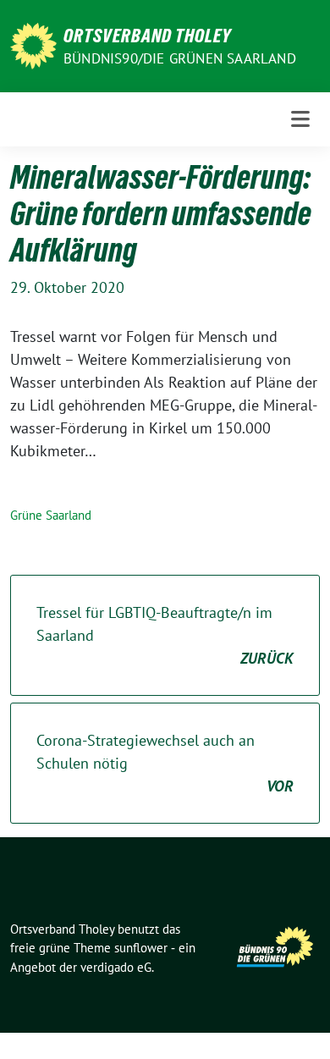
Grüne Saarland (50, 515)
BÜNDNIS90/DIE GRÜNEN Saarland (179, 58)
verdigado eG (115, 967)
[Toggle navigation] (300, 119)
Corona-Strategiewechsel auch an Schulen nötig (165, 763)
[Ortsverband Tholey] (33, 44)
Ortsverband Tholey (147, 36)
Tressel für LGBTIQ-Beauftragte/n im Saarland (165, 635)
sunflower (141, 948)
